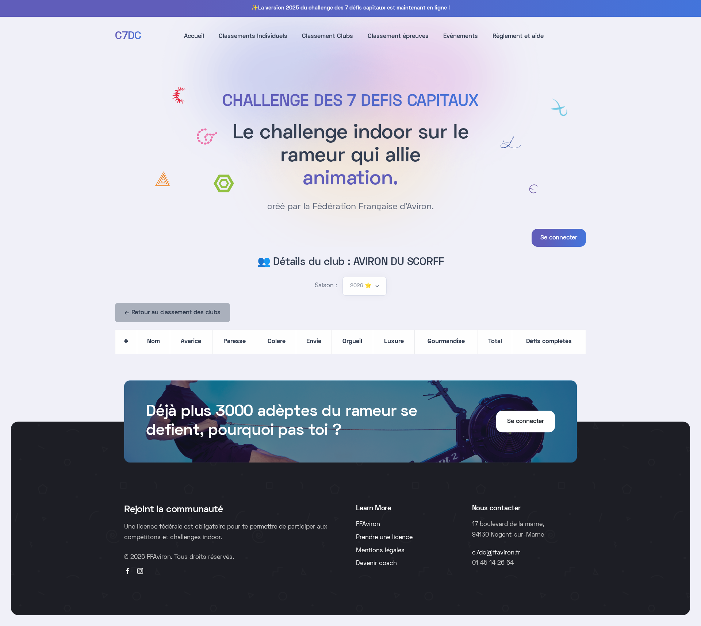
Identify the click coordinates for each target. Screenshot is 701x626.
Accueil (194, 36)
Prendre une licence (384, 538)
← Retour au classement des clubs (173, 313)
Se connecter (558, 238)
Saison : (326, 286)
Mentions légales (380, 551)
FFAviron (368, 524)
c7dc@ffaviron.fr (496, 553)
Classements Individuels (253, 36)
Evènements (460, 36)
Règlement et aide (518, 36)
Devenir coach (376, 564)
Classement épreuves (398, 36)
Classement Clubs (327, 36)
